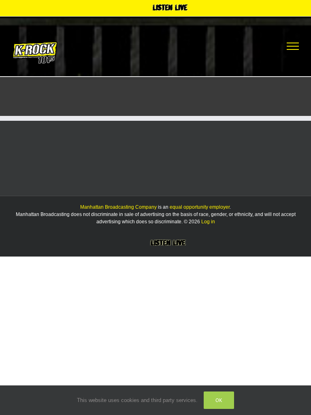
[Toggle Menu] (293, 46)
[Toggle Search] (263, 46)
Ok (218, 400)
